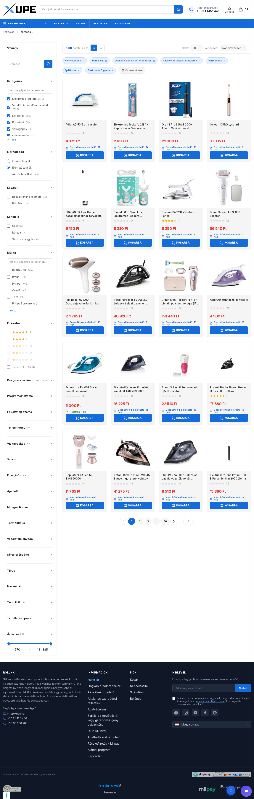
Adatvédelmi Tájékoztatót (210, 701)
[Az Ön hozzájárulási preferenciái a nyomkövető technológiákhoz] (6, 795)
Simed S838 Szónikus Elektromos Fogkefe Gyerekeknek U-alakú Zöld (131, 216)
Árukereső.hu (110, 793)
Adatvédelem (97, 709)
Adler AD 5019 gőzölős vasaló (229, 299)
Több (13, 139)
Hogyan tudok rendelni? (105, 686)
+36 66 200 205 (17, 723)
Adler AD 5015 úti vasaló (81, 124)
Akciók (81, 23)
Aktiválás (100, 23)
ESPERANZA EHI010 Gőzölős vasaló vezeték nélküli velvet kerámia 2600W (179, 478)
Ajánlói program (99, 750)
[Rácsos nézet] (94, 48)
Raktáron (61, 23)
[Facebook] (176, 712)
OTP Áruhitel (97, 731)
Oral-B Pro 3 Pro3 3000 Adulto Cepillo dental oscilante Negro (177, 128)
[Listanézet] (101, 48)
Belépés (135, 698)
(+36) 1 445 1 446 (208, 11)
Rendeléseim (139, 686)
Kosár (134, 679)
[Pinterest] (214, 712)
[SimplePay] (221, 774)
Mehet (243, 688)
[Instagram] (185, 712)
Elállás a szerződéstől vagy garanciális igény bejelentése (103, 720)
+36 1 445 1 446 (17, 718)
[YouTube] (195, 712)
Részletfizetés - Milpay (103, 743)
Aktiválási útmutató (101, 692)
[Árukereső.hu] (110, 787)
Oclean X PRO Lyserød (224, 124)
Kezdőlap (9, 31)
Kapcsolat (123, 23)
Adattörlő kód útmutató (104, 737)
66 (165, 521)
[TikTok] (205, 712)
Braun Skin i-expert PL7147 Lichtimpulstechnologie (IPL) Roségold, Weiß (180, 303)
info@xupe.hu (16, 713)
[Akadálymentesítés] (230, 790)
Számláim (137, 692)
